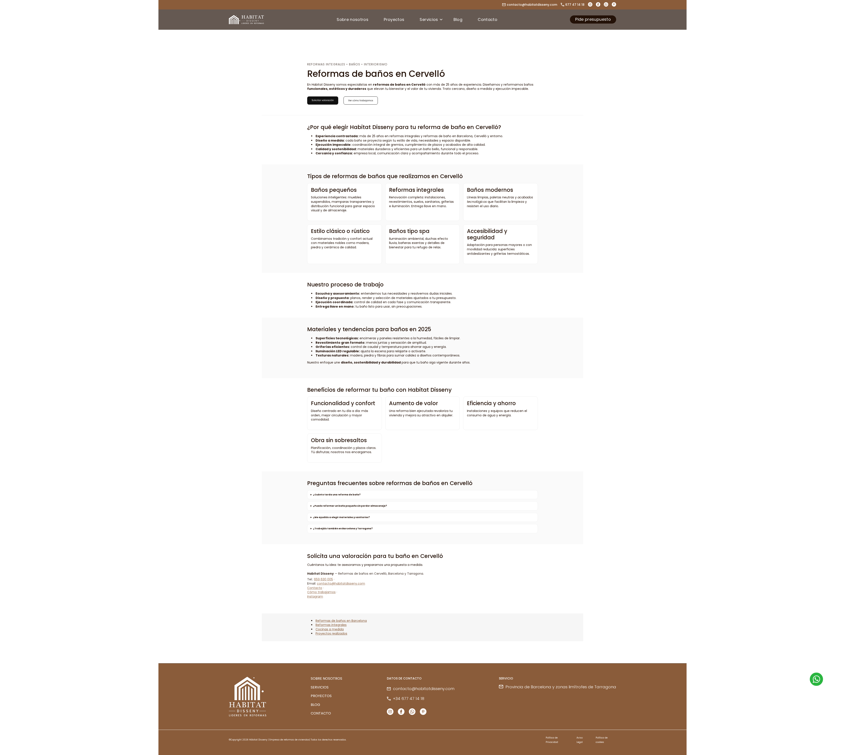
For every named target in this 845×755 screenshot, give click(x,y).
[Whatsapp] (606, 5)
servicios (320, 687)
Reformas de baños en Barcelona (341, 620)
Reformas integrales (331, 625)
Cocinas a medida (330, 629)
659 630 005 (323, 579)
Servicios (429, 19)
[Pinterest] (614, 5)
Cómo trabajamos (321, 592)
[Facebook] (598, 5)
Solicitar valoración (323, 100)
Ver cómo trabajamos (360, 100)
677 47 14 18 (574, 4)
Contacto (314, 588)
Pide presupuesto (593, 19)
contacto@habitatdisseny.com (532, 4)
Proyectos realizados (331, 633)
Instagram (315, 596)
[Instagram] (390, 711)
